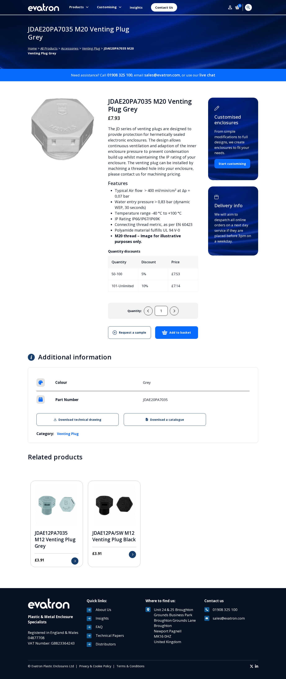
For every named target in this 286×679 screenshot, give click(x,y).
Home (32, 48)
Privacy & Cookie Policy (95, 666)
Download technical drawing (79, 420)
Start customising (232, 164)
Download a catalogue (167, 420)
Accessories (70, 48)
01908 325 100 (119, 74)
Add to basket (180, 332)
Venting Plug (91, 48)
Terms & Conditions (130, 666)
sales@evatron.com (162, 74)
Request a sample (132, 332)
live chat (207, 74)
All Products (49, 48)
